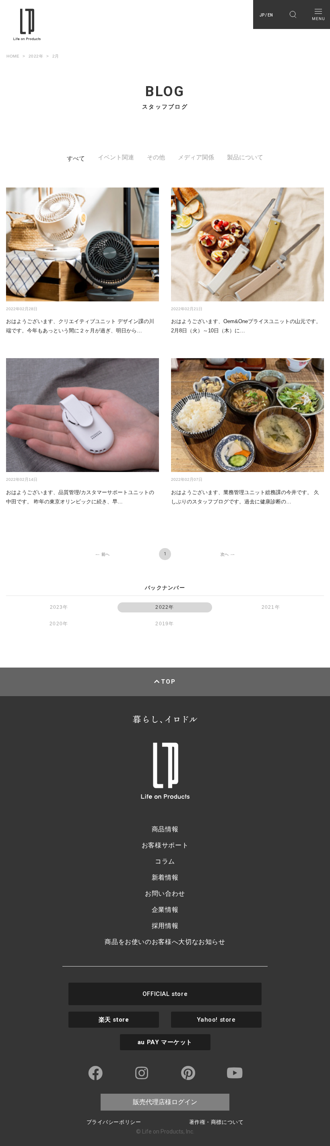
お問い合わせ (165, 893)
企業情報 (165, 909)
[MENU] (318, 14)
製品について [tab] (245, 157)
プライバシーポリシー (114, 1122)
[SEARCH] (293, 14)
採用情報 (165, 925)
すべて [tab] (76, 158)
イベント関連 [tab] (116, 157)
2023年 (59, 607)
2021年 (271, 607)
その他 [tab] (156, 157)
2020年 (59, 624)
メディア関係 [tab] (196, 157)
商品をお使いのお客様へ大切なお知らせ (165, 941)
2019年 (164, 624)
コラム (165, 861)
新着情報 (165, 877)
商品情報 (165, 829)
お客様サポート (165, 845)
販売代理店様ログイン (165, 1102)
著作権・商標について (216, 1122)
